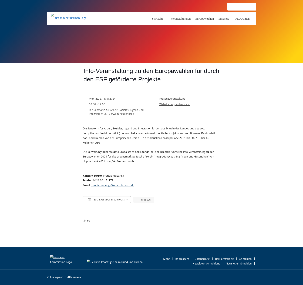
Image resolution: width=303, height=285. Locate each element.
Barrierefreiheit (224, 258)
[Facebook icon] (239, 7)
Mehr (166, 258)
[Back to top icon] (252, 276)
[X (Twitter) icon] (245, 7)
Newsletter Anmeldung (206, 263)
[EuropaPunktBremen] (68, 18)
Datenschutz (202, 258)
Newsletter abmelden (239, 263)
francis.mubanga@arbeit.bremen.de (112, 185)
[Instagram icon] (233, 7)
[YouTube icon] (251, 7)
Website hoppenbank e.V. (174, 104)
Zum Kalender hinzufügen (109, 199)
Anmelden (245, 258)
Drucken (145, 200)
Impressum (182, 258)
